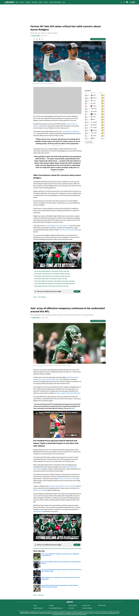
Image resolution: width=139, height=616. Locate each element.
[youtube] (127, 2)
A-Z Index (71, 608)
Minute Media (25, 612)
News (17, 2)
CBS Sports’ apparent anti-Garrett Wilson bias (67, 393)
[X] (124, 2)
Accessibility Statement (56, 608)
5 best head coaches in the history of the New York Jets (51, 286)
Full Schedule (89, 142)
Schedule (28, 2)
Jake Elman (35, 317)
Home (35, 297)
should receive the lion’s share (67, 478)
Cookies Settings (87, 608)
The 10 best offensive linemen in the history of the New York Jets (54, 281)
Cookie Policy (102, 605)
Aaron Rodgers (42, 297)
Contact (51, 605)
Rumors (22, 2)
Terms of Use (86, 605)
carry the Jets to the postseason (69, 230)
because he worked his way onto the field (62, 486)
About (35, 605)
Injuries (46, 2)
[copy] (42, 39)
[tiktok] (129, 2)
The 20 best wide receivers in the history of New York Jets (52, 276)
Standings (35, 2)
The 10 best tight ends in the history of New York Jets (50, 278)
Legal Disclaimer (38, 608)
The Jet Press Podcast (55, 2)
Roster (40, 2)
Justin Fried (36, 35)
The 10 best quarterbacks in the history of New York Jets (51, 271)
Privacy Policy (72, 605)
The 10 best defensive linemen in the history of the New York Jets (54, 283)
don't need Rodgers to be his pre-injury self (56, 225)
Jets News (40, 595)
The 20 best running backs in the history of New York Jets (52, 273)
